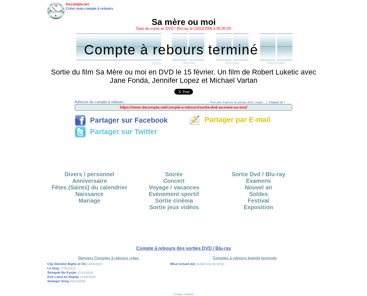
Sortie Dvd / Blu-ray (258, 174)
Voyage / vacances (174, 187)
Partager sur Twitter (121, 132)
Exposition (258, 207)
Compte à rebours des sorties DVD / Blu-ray (183, 248)
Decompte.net (77, 4)
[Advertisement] (183, 152)
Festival (258, 200)
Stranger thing (58, 281)
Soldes (258, 194)
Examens (258, 181)
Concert (174, 181)
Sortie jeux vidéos (174, 207)
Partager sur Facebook (127, 120)
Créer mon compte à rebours (89, 9)
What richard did (182, 264)
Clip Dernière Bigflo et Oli (66, 264)
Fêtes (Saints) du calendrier (89, 187)
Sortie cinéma (174, 200)
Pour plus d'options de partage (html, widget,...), (247, 102)
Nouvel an (258, 187)
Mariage (89, 200)
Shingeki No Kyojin (61, 272)
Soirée (174, 174)
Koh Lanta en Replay (63, 277)
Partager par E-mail (235, 119)
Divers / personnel (89, 174)
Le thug (53, 268)
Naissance (89, 194)
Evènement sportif (174, 194)
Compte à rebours (183, 294)
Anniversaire (89, 181)
